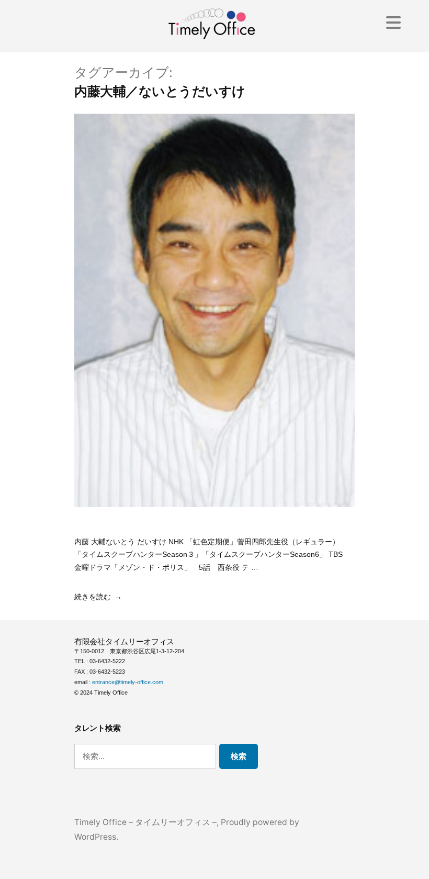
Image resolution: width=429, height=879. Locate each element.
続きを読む (92, 596)
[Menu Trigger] (393, 22)
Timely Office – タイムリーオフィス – (145, 822)
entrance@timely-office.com (127, 682)
